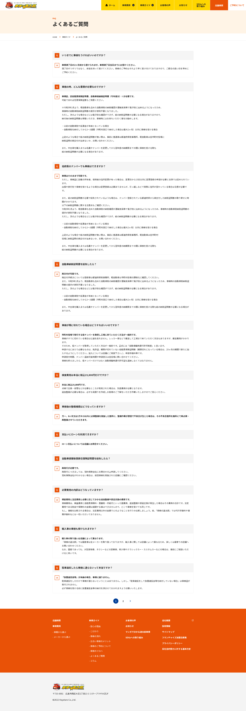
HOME (55, 37)
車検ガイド (145, 5)
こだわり (94, 631)
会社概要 (166, 620)
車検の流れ (95, 636)
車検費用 (57, 626)
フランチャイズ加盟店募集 (174, 637)
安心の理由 (95, 626)
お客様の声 (165, 5)
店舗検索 (57, 620)
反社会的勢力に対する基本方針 (176, 648)
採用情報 (166, 626)
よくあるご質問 (97, 655)
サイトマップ (168, 631)
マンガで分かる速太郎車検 (138, 631)
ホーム (112, 5)
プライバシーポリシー (172, 643)
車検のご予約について (100, 646)
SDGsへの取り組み (201, 5)
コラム (93, 660)
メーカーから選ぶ (62, 637)
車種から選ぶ (60, 632)
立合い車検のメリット (100, 641)
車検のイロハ (96, 650)
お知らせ (183, 5)
